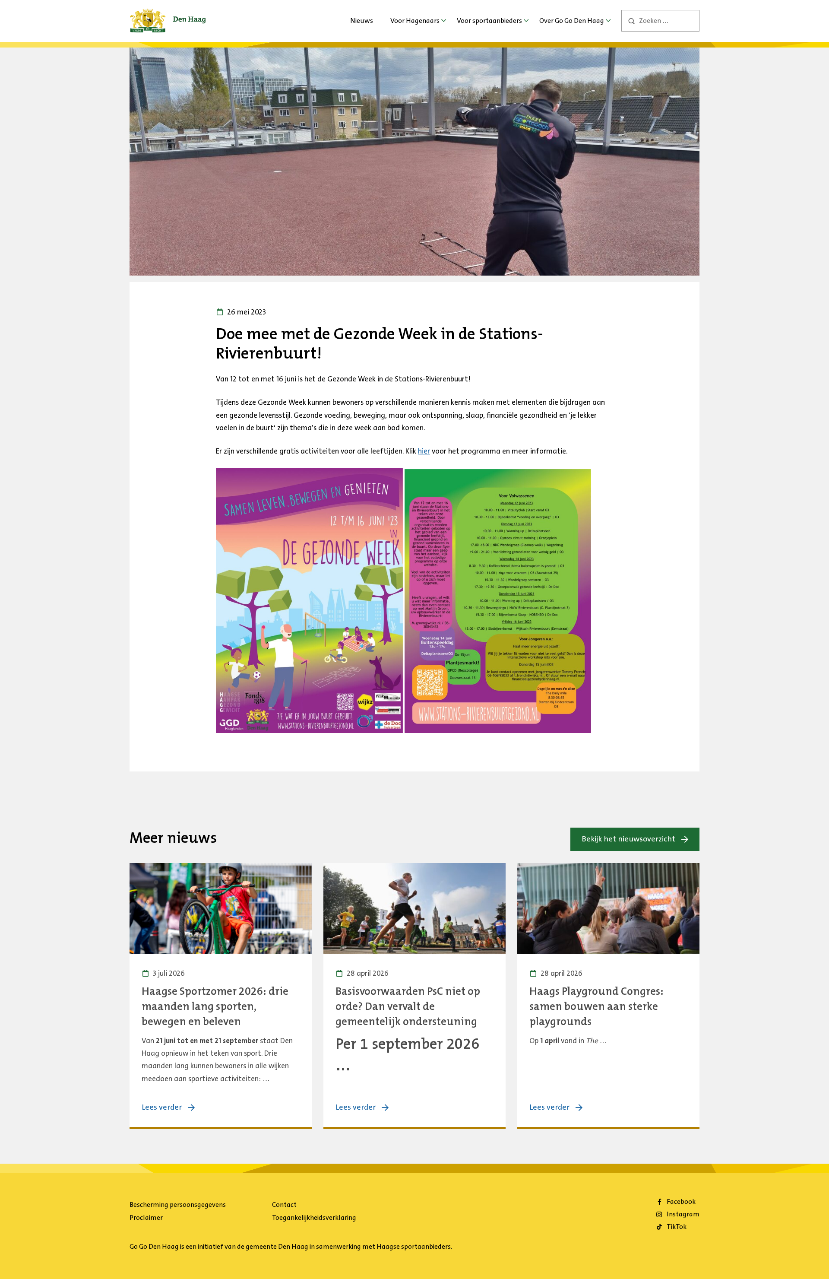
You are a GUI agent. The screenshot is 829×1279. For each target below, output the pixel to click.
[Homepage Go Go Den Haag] (168, 15)
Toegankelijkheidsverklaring (314, 1217)
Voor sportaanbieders (489, 20)
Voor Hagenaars (415, 20)
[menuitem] (361, 20)
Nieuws (361, 20)
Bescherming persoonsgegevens (178, 1204)
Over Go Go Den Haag (571, 20)
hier (424, 451)
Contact (284, 1204)
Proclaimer (146, 1217)
